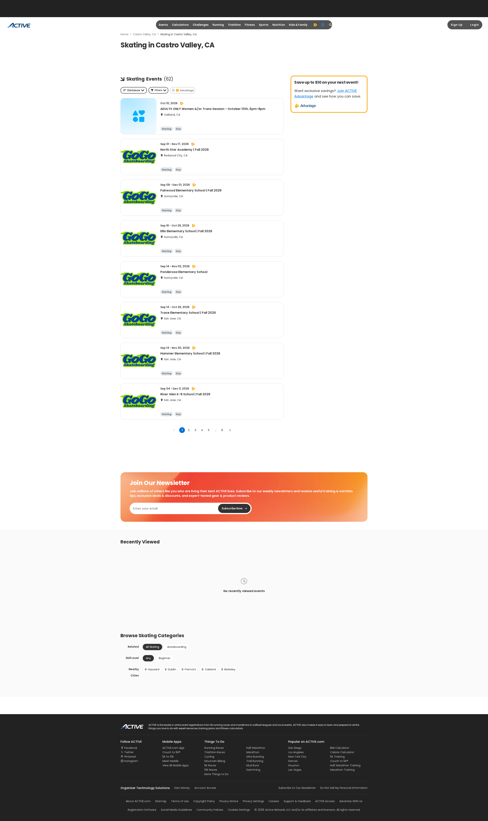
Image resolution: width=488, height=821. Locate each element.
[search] (330, 24)
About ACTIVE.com (138, 801)
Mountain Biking (214, 761)
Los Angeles (296, 752)
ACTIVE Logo (128, 725)
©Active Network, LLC (272, 810)
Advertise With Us (350, 801)
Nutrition (278, 25)
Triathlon (234, 25)
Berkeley (229, 669)
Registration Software (142, 810)
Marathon (252, 752)
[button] (158, 90)
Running (218, 25)
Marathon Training (342, 770)
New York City (297, 757)
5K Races (210, 765)
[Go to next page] (230, 430)
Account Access (205, 788)
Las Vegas (294, 770)
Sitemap (160, 801)
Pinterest (130, 757)
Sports (263, 25)
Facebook (130, 748)
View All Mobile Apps (175, 765)
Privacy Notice (228, 801)
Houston (293, 765)
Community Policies (210, 810)
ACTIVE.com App (173, 748)
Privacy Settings (253, 801)
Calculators (180, 25)
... (215, 430)
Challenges (201, 25)
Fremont (190, 669)
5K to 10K (168, 757)
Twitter (129, 752)
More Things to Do (216, 774)
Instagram (131, 761)
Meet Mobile (170, 761)
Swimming (253, 770)
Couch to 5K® (171, 752)
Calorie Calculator (342, 752)
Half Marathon (255, 748)
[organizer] (322, 24)
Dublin (172, 669)
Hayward (153, 669)
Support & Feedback (297, 801)
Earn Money (182, 788)
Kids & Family (298, 25)
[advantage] (315, 24)
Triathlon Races (214, 752)
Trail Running (254, 761)
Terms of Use (180, 801)
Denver (293, 761)
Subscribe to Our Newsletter (297, 788)
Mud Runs (252, 765)
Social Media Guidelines (176, 810)
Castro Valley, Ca (144, 34)
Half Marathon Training (345, 765)
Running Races (214, 748)
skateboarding (176, 647)
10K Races (210, 770)
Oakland (210, 669)
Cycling (209, 757)
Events (163, 25)
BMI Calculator (339, 748)
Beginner (164, 658)
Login (474, 25)
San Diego (295, 748)
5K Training (337, 757)
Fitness (250, 25)
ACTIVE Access (325, 801)
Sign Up (457, 25)
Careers (274, 801)
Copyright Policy (204, 801)
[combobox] (133, 90)
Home (124, 34)
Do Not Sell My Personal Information (344, 788)
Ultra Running (255, 757)
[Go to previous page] (174, 430)
